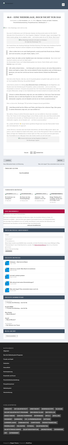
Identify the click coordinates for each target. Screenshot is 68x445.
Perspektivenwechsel (49, 422)
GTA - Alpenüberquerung (33, 419)
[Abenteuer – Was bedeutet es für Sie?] (41, 194)
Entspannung (38, 415)
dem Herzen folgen (36, 412)
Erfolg (47, 415)
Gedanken (55, 20)
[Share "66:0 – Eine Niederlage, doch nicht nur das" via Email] (31, 152)
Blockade (59, 409)
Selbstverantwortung (31, 429)
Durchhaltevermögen (24, 415)
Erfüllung (56, 415)
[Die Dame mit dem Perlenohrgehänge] (26, 194)
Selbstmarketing (42, 426)
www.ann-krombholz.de (34, 225)
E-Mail (7, 234)
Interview (9, 64)
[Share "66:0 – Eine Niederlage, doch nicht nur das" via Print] (34, 152)
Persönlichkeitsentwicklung (20, 22)
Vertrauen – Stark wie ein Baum (19, 262)
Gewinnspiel (18, 419)
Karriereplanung (8, 371)
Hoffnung (47, 419)
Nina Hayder (8, 312)
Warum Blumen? (11, 314)
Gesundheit (6, 367)
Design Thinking (9, 415)
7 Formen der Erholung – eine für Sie (16, 302)
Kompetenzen (35, 422)
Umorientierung (7, 392)
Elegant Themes (14, 443)
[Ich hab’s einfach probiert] (7, 277)
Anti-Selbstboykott (21, 409)
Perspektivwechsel (33, 22)
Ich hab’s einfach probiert (17, 275)
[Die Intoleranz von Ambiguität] (11, 194)
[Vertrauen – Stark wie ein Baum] (7, 263)
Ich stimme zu (10, 241)
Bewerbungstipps (47, 409)
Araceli (7, 318)
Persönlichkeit (9, 426)
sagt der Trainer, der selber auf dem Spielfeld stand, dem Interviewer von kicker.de (28, 58)
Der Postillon (50, 412)
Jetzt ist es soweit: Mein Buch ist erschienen (22, 268)
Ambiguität (8, 409)
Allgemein (39, 20)
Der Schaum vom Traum (13, 325)
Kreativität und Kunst (9, 375)
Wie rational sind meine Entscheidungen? (22, 282)
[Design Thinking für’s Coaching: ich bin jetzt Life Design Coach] (56, 194)
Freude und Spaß (46, 20)
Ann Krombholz (23, 20)
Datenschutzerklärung (40, 245)
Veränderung (58, 429)
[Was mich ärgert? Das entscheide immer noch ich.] (7, 290)
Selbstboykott (41, 22)
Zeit (5, 433)
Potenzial (30, 426)
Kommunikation (23, 422)
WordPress (29, 443)
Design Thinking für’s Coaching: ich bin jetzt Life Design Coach (56, 198)
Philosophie (21, 426)
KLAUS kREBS (9, 306)
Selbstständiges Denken (12, 429)
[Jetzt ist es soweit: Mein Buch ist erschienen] (7, 270)
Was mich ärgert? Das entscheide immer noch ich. (24, 289)
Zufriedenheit (14, 433)
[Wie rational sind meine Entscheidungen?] (7, 283)
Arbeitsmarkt (34, 409)
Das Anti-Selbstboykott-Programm (13, 355)
